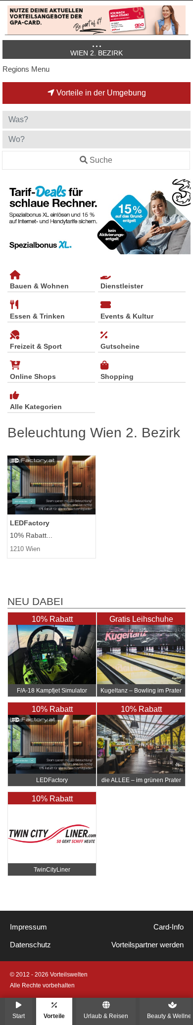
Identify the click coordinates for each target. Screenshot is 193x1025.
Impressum (28, 927)
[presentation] (11, 217)
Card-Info (168, 927)
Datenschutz (30, 945)
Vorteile (54, 1016)
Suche (101, 160)
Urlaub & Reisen (106, 1016)
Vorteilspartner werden (147, 945)
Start (18, 1016)
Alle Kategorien (36, 407)
